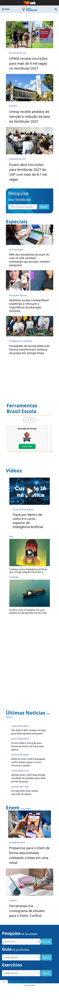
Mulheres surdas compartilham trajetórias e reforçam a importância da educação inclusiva (29, 306)
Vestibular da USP (17, 159)
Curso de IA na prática (23, 509)
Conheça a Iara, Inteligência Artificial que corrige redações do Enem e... (28, 571)
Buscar (43, 206)
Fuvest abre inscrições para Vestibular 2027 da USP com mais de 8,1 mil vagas (28, 172)
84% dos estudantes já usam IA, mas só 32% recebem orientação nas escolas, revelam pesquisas (29, 260)
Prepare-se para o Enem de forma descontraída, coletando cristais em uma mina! (29, 855)
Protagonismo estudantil (20, 341)
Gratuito (13, 900)
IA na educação (16, 249)
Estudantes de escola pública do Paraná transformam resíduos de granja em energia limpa (29, 349)
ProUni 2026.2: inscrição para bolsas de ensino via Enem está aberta (27, 746)
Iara (11, 536)
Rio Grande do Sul (17, 53)
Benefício (13, 106)
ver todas (26, 808)
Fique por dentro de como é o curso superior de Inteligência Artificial (28, 521)
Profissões (14, 577)
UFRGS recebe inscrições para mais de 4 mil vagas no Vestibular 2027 (28, 63)
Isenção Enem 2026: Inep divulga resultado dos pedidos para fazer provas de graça (28, 778)
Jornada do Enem (17, 842)
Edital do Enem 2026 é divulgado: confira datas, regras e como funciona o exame (28, 762)
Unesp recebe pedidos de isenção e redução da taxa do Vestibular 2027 (29, 116)
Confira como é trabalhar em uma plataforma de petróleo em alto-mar (28, 611)
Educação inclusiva (18, 295)
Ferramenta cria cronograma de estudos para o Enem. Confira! (27, 911)
